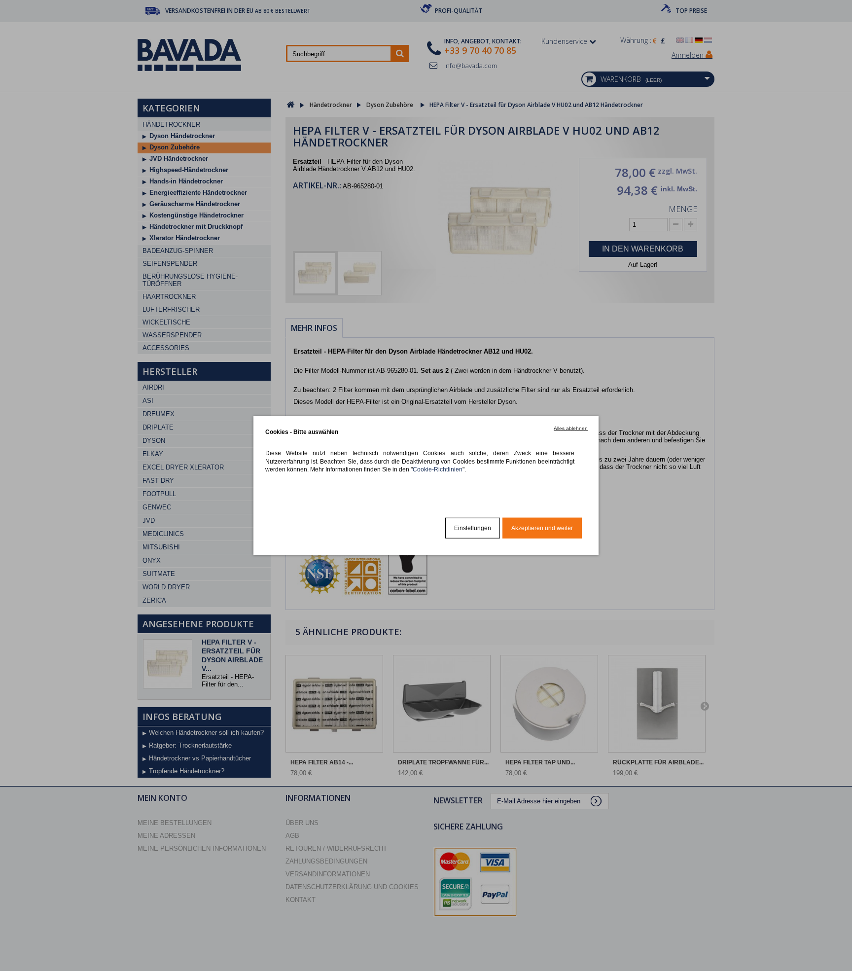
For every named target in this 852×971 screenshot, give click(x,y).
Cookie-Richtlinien (437, 469)
